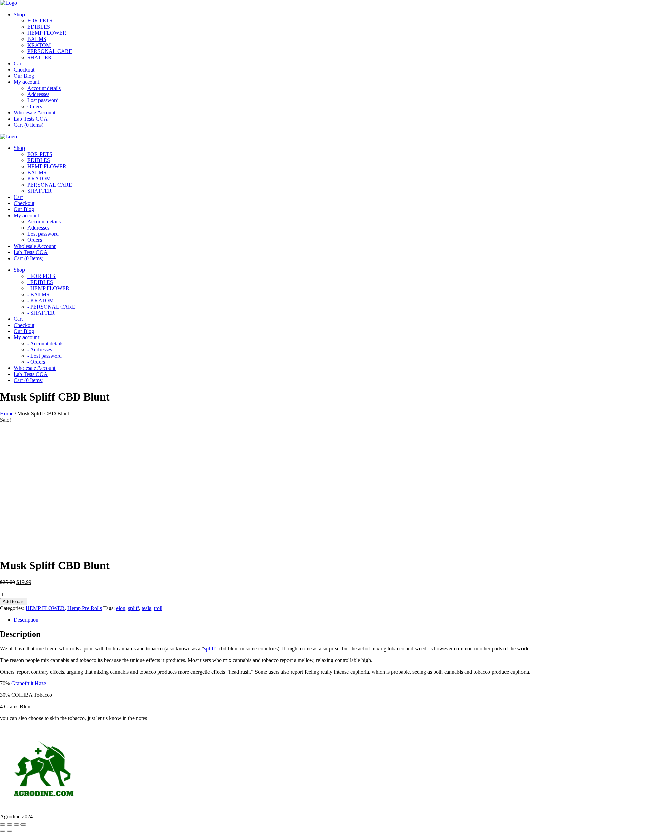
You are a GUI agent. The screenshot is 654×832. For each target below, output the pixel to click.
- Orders (36, 362)
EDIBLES (38, 27)
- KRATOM (40, 300)
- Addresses (39, 349)
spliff (133, 608)
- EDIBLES (40, 282)
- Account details (45, 343)
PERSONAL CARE (49, 51)
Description (26, 620)
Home (6, 414)
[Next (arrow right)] (9, 831)
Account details (44, 88)
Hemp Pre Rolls (84, 608)
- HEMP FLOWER (48, 288)
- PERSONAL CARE (51, 307)
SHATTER (39, 57)
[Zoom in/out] (23, 824)
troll (158, 608)
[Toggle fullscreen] (16, 824)
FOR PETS (39, 20)
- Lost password (44, 356)
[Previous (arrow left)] (2, 831)
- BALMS (38, 294)
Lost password (43, 100)
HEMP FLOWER (46, 33)
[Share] (9, 824)
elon (120, 608)
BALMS (36, 39)
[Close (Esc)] (2, 824)
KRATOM (39, 45)
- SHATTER (41, 313)
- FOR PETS (41, 276)
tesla (146, 608)
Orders (34, 106)
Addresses (38, 94)
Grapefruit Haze (28, 683)
